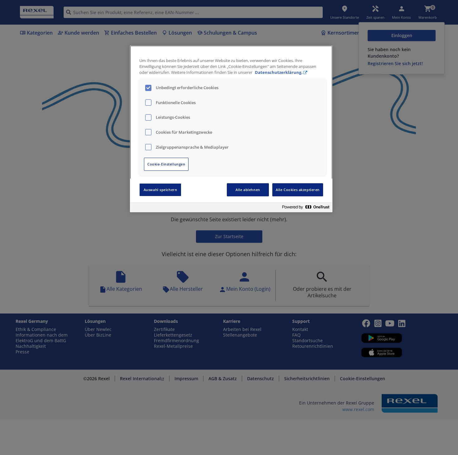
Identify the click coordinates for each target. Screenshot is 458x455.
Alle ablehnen (248, 189)
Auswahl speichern (160, 189)
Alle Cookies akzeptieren (298, 189)
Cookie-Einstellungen (166, 164)
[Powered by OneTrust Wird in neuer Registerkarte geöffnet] (305, 208)
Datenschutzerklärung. (279, 72)
